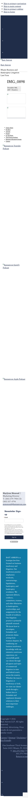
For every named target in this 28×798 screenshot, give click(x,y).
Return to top (21, 756)
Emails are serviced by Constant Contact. (14, 533)
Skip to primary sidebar (13, 9)
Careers (4, 737)
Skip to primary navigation (15, 3)
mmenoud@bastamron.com (14, 504)
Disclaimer (21, 737)
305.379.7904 (18, 751)
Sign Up (14, 537)
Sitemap (12, 737)
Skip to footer (9, 11)
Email (6, 517)
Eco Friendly (6, 740)
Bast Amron (6, 65)
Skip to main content (12, 6)
